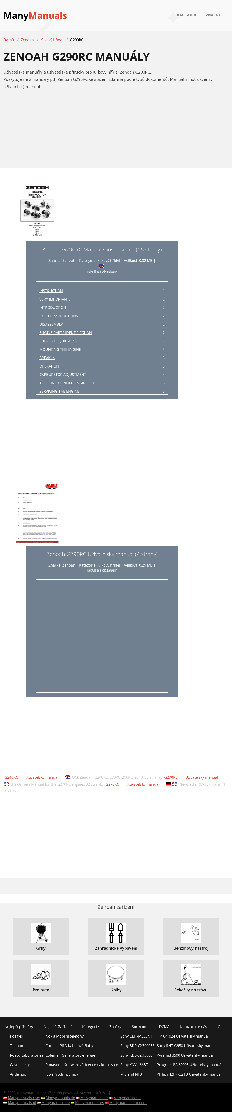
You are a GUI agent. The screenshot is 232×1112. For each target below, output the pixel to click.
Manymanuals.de (60, 1097)
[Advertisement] (116, 131)
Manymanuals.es (89, 1102)
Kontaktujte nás (193, 1026)
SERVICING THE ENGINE (59, 391)
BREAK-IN (47, 357)
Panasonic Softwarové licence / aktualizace (82, 1064)
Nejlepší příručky (19, 1026)
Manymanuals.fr (94, 1097)
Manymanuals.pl (22, 1102)
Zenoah (68, 260)
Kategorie (187, 14)
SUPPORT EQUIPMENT (58, 341)
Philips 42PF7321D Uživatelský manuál (189, 1074)
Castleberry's (21, 1064)
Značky (213, 14)
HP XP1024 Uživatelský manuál (183, 1036)
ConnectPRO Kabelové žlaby (69, 1045)
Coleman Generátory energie (70, 1055)
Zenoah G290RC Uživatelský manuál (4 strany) (102, 554)
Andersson (19, 1074)
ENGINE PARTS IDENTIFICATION (65, 332)
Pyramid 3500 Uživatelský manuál (185, 1055)
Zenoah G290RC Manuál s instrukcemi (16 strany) (102, 249)
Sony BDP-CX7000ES (137, 1045)
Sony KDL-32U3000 (136, 1055)
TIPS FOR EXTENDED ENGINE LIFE (67, 382)
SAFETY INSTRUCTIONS (58, 315)
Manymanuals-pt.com (128, 1102)
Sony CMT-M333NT (136, 1036)
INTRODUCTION (52, 307)
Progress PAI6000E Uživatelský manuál (189, 1064)
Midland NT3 (131, 1074)
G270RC (171, 777)
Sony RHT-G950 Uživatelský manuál (187, 1045)
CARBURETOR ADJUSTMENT (62, 374)
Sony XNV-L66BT (134, 1064)
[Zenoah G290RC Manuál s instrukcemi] (37, 211)
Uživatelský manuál (42, 777)
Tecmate (17, 1045)
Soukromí (140, 1026)
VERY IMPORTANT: (54, 299)
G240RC (11, 777)
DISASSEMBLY (51, 324)
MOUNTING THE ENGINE (60, 349)
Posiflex (16, 1036)
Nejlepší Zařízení (58, 1026)
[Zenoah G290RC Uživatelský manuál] (37, 513)
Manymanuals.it (127, 1097)
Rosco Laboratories (26, 1055)
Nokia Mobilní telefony (65, 1036)
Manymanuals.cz (55, 1102)
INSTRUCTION (51, 290)
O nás (222, 1026)
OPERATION (49, 366)
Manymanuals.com (24, 1097)
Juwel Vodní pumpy (62, 1074)
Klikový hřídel (108, 260)
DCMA (164, 1026)
